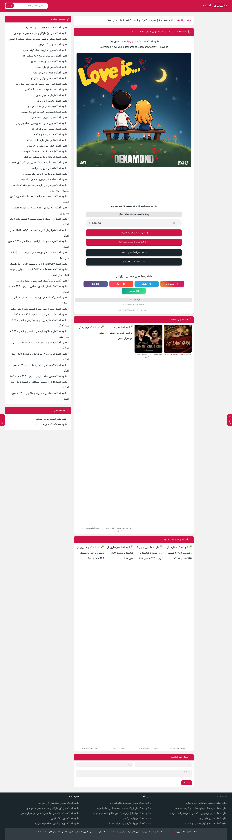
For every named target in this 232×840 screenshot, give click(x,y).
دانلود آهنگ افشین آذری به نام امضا (49, 168)
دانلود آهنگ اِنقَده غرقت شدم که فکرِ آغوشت (44, 152)
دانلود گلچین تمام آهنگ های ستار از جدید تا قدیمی (41, 281)
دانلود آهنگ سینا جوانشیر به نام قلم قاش (46, 90)
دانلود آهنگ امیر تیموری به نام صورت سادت (45, 118)
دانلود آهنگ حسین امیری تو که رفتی (49, 129)
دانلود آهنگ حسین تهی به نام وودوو (49, 62)
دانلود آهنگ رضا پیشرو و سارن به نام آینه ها (45, 56)
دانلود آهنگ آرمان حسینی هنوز (51, 95)
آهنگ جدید (205, 6)
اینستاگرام (170, 284)
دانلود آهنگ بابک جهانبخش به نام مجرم (47, 146)
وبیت (107, 835)
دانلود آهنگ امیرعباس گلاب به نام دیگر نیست (44, 112)
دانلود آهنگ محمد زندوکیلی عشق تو (49, 78)
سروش (132, 291)
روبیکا (119, 284)
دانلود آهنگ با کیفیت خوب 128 (132, 242)
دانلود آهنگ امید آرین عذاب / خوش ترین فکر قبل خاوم (39, 163)
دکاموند (180, 20)
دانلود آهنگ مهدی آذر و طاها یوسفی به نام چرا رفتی (41, 123)
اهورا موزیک (172, 831)
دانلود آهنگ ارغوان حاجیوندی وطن (50, 73)
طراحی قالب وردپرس (119, 835)
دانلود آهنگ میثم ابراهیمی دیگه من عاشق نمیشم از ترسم (38, 39)
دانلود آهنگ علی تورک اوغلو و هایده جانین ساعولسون (40, 33)
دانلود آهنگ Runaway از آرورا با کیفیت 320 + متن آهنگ (38, 264)
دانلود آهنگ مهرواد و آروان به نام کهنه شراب (45, 50)
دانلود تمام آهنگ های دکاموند (134, 252)
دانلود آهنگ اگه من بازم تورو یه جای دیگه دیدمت (42, 180)
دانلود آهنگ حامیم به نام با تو (52, 101)
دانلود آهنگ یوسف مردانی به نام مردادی (47, 106)
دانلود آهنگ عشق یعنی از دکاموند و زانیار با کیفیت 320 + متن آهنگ (157, 32)
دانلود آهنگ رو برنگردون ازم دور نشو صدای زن (44, 174)
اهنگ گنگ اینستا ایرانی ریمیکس (51, 419)
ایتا (93, 284)
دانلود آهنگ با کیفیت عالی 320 (132, 233)
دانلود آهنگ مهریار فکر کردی (53, 45)
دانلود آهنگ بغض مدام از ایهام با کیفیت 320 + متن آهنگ (38, 377)
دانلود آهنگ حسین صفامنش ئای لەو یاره (46, 28)
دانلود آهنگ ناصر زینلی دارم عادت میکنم (47, 140)
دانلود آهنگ (143, 310)
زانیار (128, 42)
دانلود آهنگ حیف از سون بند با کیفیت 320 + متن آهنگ (39, 309)
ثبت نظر (186, 782)
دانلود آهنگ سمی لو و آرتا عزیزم (51, 67)
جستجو (9, 5)
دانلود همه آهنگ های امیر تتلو (51, 425)
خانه (189, 20)
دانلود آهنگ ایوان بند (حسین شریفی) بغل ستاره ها (41, 84)
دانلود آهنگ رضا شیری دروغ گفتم (50, 135)
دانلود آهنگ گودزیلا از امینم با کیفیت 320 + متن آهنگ (39, 315)
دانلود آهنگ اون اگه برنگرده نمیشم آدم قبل (45, 157)
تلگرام (144, 284)
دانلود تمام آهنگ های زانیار (133, 261)
